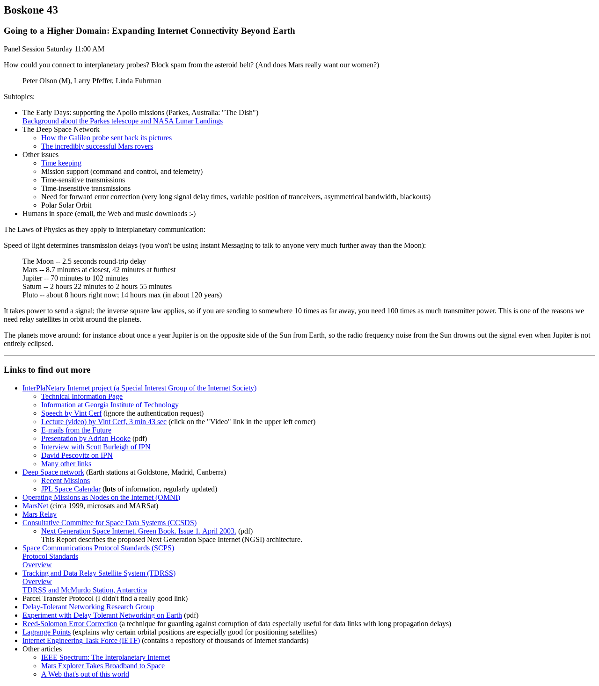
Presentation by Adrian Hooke (86, 438)
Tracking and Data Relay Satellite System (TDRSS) (98, 573)
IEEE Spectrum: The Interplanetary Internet (105, 657)
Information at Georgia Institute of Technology (110, 405)
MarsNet (35, 506)
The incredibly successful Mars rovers (97, 146)
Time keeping (61, 163)
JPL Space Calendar (71, 489)
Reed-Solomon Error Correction (69, 624)
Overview (37, 565)
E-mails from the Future (76, 430)
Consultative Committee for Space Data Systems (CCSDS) (109, 523)
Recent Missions (65, 480)
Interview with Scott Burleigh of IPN (96, 447)
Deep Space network (53, 472)
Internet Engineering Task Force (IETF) (81, 640)
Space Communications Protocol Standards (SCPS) (98, 548)
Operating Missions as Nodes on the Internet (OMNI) (101, 497)
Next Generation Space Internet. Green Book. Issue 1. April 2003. (138, 531)
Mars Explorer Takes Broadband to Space (103, 666)
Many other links (66, 464)
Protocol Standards (50, 556)
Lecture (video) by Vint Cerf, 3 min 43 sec (104, 422)
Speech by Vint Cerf (71, 413)
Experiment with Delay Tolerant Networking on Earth (102, 615)
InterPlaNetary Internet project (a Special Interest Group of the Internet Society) (139, 388)
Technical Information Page (82, 396)
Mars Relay (39, 514)
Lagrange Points (46, 632)
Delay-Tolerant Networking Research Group (88, 607)
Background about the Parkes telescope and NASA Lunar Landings (122, 121)
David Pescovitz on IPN (77, 455)
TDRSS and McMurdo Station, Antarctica (84, 590)
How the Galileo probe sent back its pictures (106, 138)
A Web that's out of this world (85, 674)
